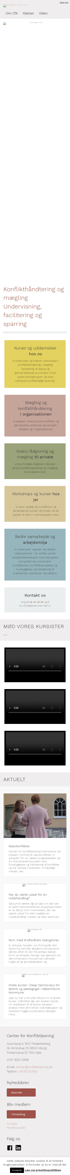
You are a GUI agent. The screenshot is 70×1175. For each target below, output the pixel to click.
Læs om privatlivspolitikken (43, 1170)
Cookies (12, 1123)
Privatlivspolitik (16, 1127)
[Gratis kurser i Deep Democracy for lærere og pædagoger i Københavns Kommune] (35, 996)
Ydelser (28, 13)
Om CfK (12, 13)
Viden (43, 13)
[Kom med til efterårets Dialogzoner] (35, 948)
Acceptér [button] (17, 1170)
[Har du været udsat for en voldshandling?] (35, 903)
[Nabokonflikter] (35, 834)
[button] (21, 1092)
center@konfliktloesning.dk (34, 1067)
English (64, 3)
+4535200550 (28, 1071)
